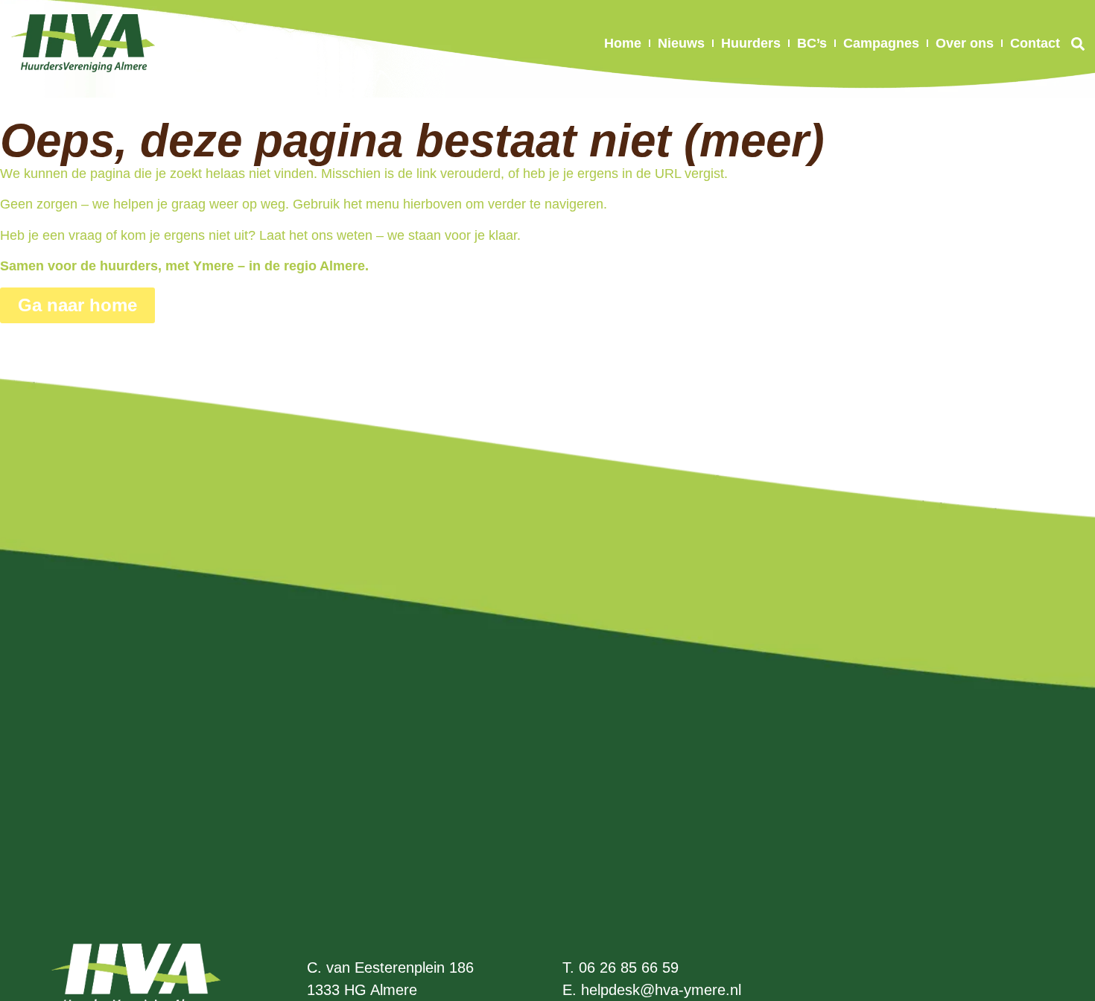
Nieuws (681, 43)
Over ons (965, 43)
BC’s (812, 43)
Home (622, 43)
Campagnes (881, 43)
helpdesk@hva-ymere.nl (661, 990)
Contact (1035, 43)
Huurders (751, 43)
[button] (1077, 44)
